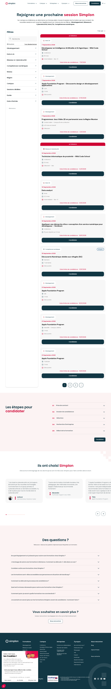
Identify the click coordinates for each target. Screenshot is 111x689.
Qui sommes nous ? (79, 645)
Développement (27, 645)
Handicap (76, 657)
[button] (32, 3)
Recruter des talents (62, 647)
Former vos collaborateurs (64, 645)
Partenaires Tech (78, 647)
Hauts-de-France (44, 655)
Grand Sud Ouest (44, 653)
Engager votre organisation (60, 650)
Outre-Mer (42, 659)
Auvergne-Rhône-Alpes (46, 647)
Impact (76, 655)
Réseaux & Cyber (27, 647)
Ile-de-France (43, 657)
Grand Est (42, 649)
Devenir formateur (78, 660)
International (77, 664)
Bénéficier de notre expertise (62, 654)
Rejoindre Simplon (79, 662)
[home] (10, 3)
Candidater (95, 3)
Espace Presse (95, 650)
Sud (41, 662)
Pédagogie (77, 650)
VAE (75, 652)
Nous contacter (95, 656)
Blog (92, 645)
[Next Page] (81, 385)
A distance (43, 645)
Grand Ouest (43, 651)
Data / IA (25, 650)
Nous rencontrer (80, 3)
